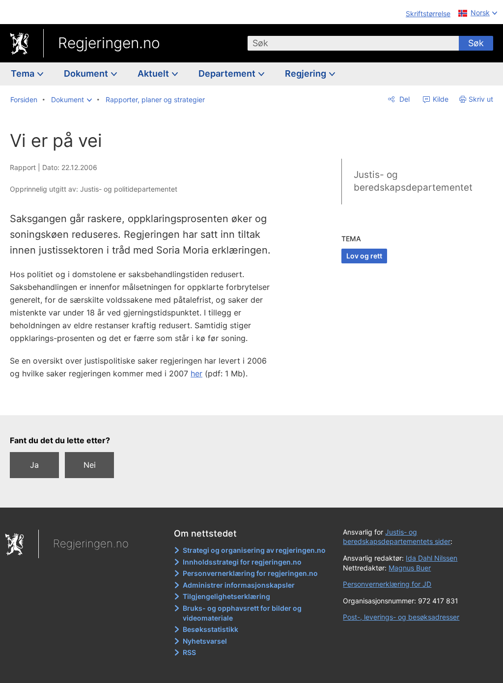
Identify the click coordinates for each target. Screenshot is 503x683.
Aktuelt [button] (154, 73)
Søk (476, 43)
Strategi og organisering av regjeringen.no (254, 550)
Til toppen (150, 400)
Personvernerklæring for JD (387, 584)
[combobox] (353, 43)
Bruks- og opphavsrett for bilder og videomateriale (242, 613)
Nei (90, 465)
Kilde (439, 99)
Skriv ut (481, 99)
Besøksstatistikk (210, 629)
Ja (34, 465)
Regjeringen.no (109, 43)
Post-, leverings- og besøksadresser (401, 617)
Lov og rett (364, 256)
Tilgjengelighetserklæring (226, 596)
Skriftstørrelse (428, 13)
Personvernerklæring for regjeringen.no (250, 573)
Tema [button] (23, 73)
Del (403, 99)
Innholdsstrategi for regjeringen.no (242, 562)
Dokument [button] (87, 73)
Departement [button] (227, 73)
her (196, 373)
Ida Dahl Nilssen (431, 558)
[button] (71, 100)
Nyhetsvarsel (205, 641)
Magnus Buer (410, 568)
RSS (189, 652)
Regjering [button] (306, 73)
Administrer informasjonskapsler (239, 585)
